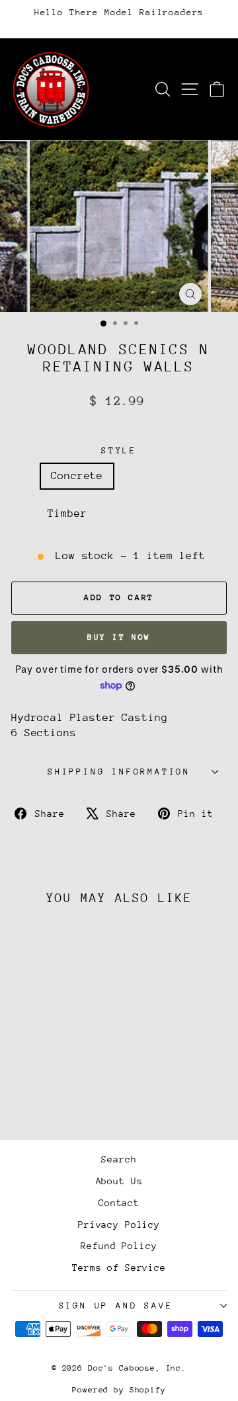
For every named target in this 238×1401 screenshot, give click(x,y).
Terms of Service (119, 1267)
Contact (119, 1202)
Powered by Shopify (118, 1389)
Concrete (77, 476)
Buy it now (119, 637)
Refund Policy (119, 1245)
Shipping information (119, 771)
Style (119, 450)
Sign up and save (116, 1305)
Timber (67, 513)
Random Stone (151, 513)
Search (118, 1159)
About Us (119, 1181)
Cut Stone (157, 476)
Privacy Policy (119, 1224)
